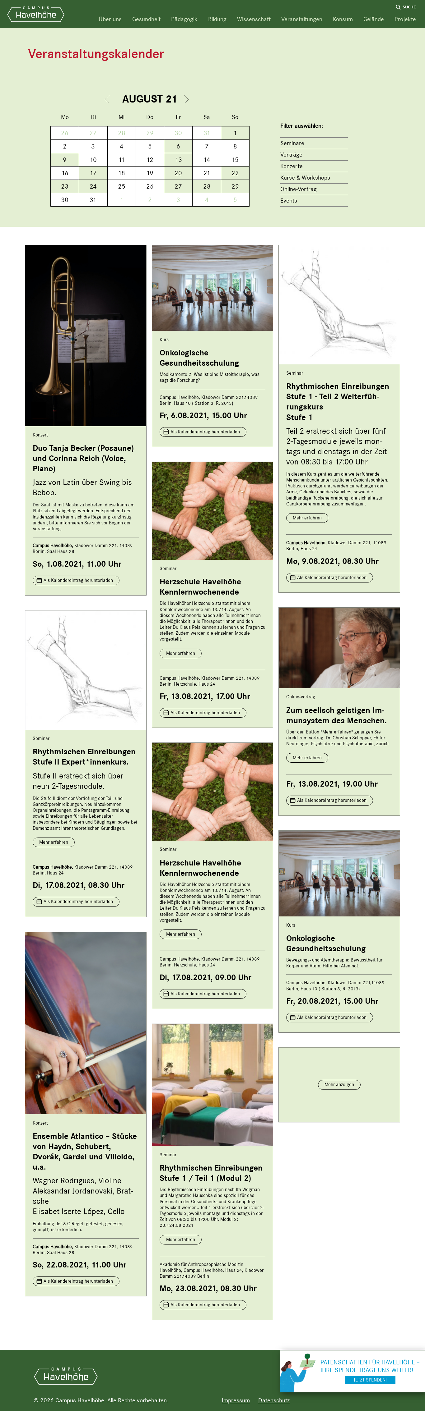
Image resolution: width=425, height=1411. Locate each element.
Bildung (217, 19)
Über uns (110, 19)
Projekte (405, 19)
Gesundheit (146, 19)
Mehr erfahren (307, 518)
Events (288, 200)
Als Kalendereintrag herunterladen (78, 580)
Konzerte (291, 166)
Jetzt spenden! (370, 1380)
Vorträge (291, 154)
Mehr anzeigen (339, 1084)
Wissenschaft (254, 19)
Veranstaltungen (301, 19)
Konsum (343, 19)
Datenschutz (274, 1400)
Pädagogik (184, 19)
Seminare (292, 143)
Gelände (373, 19)
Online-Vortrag (298, 189)
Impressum (236, 1400)
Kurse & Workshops (305, 177)
